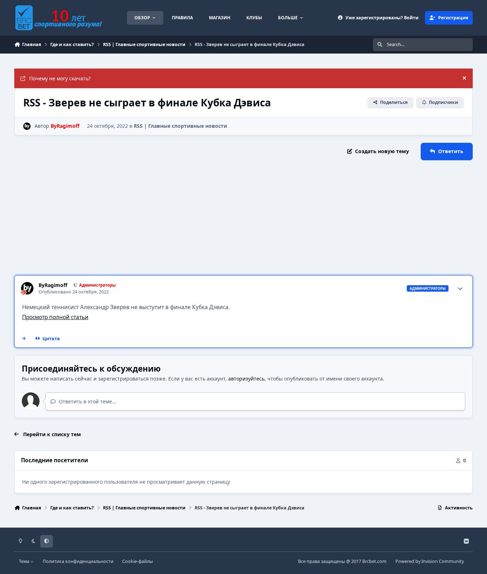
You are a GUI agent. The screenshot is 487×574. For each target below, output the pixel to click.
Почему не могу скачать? (60, 78)
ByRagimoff (53, 285)
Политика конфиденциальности (78, 561)
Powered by (429, 561)
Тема (24, 561)
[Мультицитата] (24, 338)
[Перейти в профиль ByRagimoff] (27, 126)
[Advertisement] (243, 218)
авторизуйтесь (246, 378)
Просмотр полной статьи (55, 317)
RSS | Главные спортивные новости (180, 125)
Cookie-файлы (137, 561)
